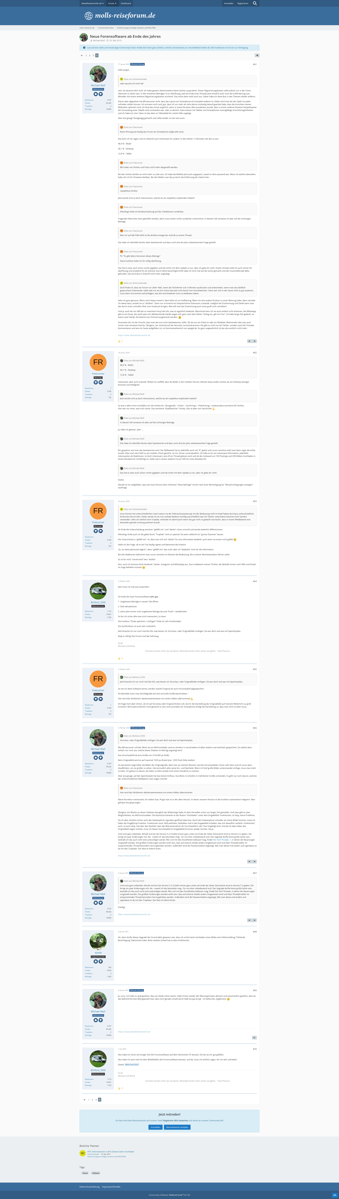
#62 (255, 352)
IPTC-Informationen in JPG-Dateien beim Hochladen (110, 1151)
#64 (255, 581)
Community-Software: (169, 1195)
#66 (255, 728)
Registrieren (242, 3)
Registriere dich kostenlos (175, 1120)
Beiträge (88, 109)
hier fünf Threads (221, 839)
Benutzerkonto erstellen (177, 1127)
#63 (255, 501)
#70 (255, 1049)
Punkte (87, 103)
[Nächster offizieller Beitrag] (254, 341)
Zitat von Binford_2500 (134, 677)
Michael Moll (133, 1064)
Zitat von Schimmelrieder (135, 79)
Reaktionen (89, 100)
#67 (255, 873)
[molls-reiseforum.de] (169, 16)
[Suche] (255, 3)
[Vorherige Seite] (81, 55)
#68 (255, 931)
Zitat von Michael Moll (134, 360)
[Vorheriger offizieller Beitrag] (249, 341)
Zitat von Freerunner (133, 127)
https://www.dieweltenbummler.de (134, 335)
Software (95, 1173)
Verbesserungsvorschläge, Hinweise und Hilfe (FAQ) (106, 1156)
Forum (85, 1173)
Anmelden (228, 3)
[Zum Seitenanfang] (335, 1195)
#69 (255, 990)
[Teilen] (257, 55)
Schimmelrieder (93, 1154)
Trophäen (88, 106)
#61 (255, 64)
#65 (255, 669)
